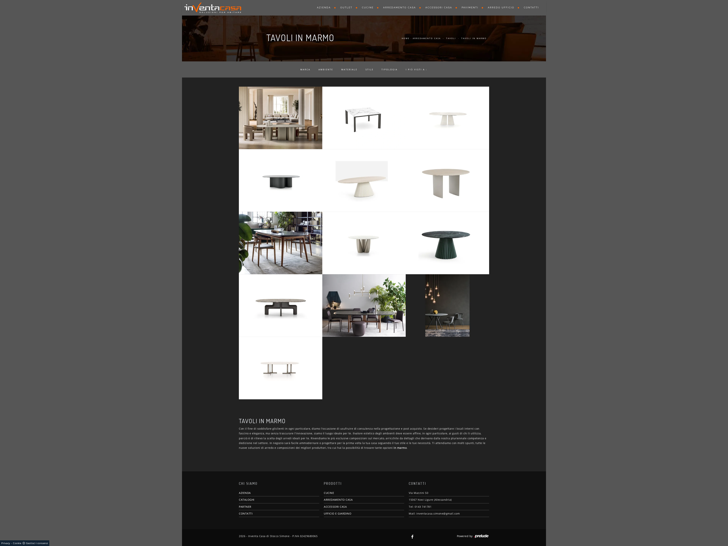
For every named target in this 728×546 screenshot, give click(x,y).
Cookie (17, 543)
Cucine (368, 7)
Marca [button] (305, 69)
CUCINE (329, 493)
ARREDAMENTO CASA (338, 499)
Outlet (346, 7)
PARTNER (245, 506)
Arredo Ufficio (501, 7)
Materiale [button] (349, 69)
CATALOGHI (246, 499)
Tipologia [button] (389, 69)
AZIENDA (245, 493)
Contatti (531, 7)
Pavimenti (470, 7)
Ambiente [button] (325, 69)
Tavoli (451, 38)
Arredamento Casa (399, 7)
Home (406, 38)
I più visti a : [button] (416, 69)
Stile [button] (369, 69)
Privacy (5, 543)
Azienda (324, 7)
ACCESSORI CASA (335, 506)
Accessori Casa (438, 7)
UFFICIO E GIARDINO (337, 513)
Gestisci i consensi (37, 543)
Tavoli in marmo (474, 38)
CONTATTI (246, 513)
